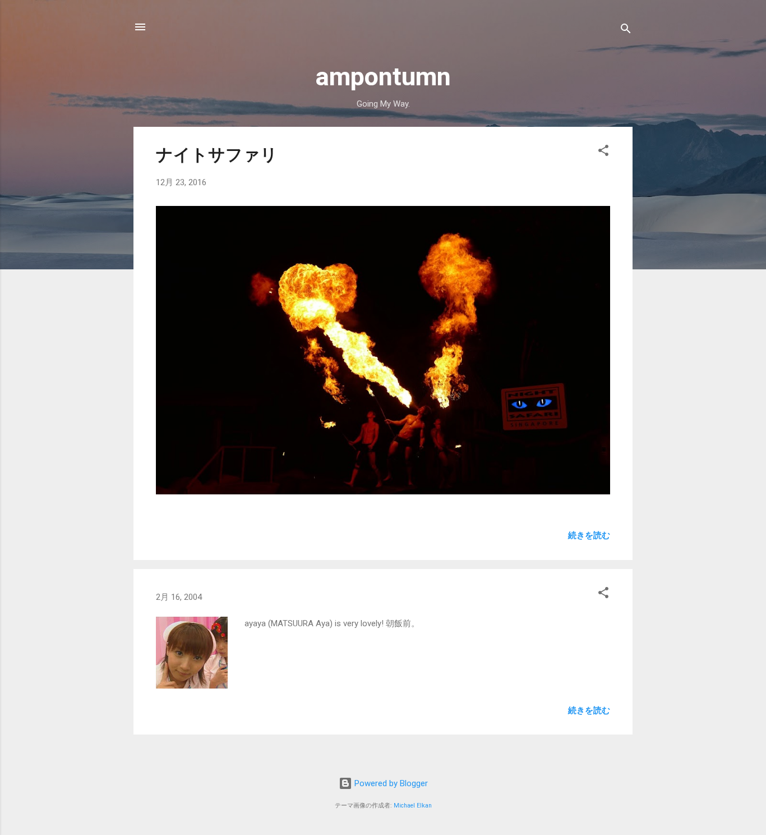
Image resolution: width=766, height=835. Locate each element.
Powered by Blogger (390, 783)
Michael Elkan (413, 805)
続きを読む (589, 535)
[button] (603, 152)
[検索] (626, 30)
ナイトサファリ (217, 154)
